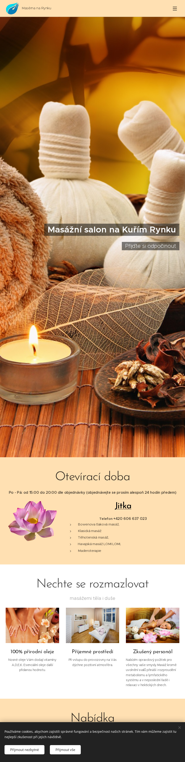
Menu (174, 8)
